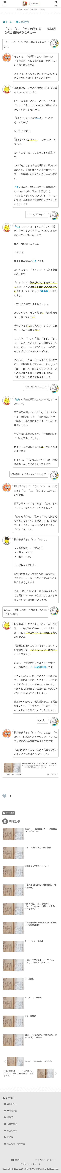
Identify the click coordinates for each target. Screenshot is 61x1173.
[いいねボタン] (4, 796)
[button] (54, 663)
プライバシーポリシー (45, 1160)
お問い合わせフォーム (30, 1164)
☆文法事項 (10, 813)
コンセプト (16, 1160)
